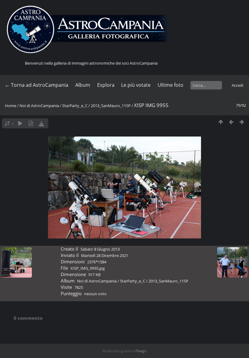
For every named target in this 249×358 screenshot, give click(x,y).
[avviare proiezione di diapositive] (20, 123)
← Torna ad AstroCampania (36, 85)
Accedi (237, 85)
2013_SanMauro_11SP (111, 105)
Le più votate (136, 85)
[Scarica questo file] (41, 123)
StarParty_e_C (74, 105)
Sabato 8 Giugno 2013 (100, 249)
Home (10, 105)
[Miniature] (220, 121)
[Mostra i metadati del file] (31, 123)
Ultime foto (170, 85)
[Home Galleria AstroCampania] (91, 29)
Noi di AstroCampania (39, 105)
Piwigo (140, 350)
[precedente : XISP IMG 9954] (231, 121)
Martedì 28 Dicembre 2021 (104, 255)
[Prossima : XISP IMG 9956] (242, 121)
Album (82, 85)
